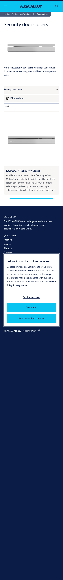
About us (8, 248)
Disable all (31, 307)
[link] (19, 14)
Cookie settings (31, 297)
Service (7, 244)
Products (8, 239)
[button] (42, 14)
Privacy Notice (20, 285)
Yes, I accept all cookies (31, 318)
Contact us (8, 252)
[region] (31, 290)
